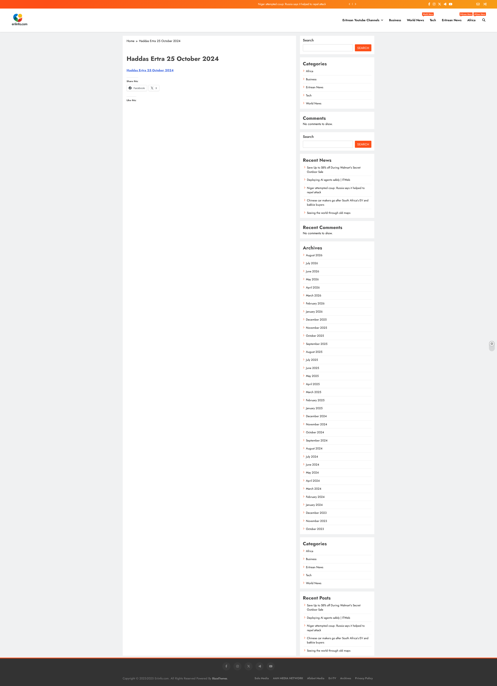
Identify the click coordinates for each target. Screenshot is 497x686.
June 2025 (312, 368)
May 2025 (312, 376)
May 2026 (312, 279)
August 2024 (314, 448)
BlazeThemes (219, 678)
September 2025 (316, 344)
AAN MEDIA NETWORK (288, 678)
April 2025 (313, 384)
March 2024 (313, 489)
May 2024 (312, 472)
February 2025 (315, 400)
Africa (472, 18)
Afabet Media (315, 678)
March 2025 (313, 392)
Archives (345, 678)
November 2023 (316, 521)
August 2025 (314, 352)
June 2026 (312, 271)
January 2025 (314, 408)
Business (395, 20)
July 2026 (312, 263)
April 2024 (313, 481)
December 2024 (316, 416)
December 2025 (316, 319)
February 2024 (315, 497)
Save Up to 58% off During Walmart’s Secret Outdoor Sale (334, 169)
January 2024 (314, 505)
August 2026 (314, 255)
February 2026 (315, 303)
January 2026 (314, 311)
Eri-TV (332, 678)
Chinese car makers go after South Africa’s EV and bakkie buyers (337, 202)
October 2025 (315, 336)
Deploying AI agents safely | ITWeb (328, 180)
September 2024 (317, 440)
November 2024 (316, 424)
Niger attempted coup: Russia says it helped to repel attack (292, 4)
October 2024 (315, 432)
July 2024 (312, 456)
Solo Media (262, 678)
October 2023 (315, 529)
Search (308, 40)
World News (417, 18)
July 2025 (312, 360)
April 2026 (313, 287)
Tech (433, 20)
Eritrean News (453, 18)
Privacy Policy (364, 678)
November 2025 (316, 328)
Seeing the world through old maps (328, 213)
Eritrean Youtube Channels (360, 20)
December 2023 (316, 513)
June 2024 (312, 464)
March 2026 (313, 295)
